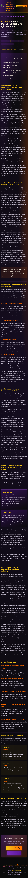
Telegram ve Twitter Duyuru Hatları (12, 70)
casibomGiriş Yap (15, 848)
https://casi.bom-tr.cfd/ (16, 870)
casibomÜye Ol (14, 853)
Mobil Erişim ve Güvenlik (10, 73)
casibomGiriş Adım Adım (10, 65)
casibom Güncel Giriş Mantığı (11, 62)
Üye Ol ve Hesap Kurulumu (10, 68)
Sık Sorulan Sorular (9, 75)
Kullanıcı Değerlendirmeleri (11, 78)
